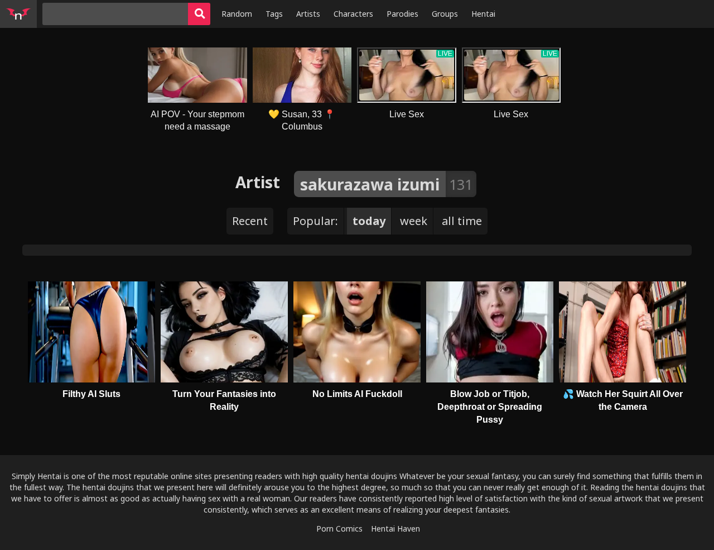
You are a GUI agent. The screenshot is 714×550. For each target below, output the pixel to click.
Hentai (483, 13)
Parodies (402, 13)
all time (462, 220)
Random (236, 13)
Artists (308, 13)
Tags (274, 13)
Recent (250, 220)
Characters (353, 13)
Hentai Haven (395, 528)
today (369, 220)
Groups (445, 13)
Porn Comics (339, 528)
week (413, 220)
